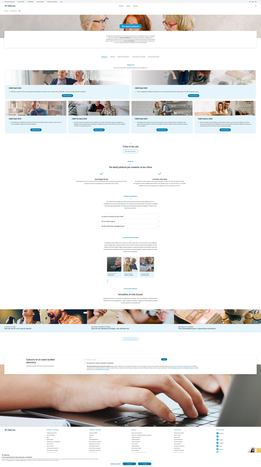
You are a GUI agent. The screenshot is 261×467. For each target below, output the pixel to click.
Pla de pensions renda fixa (53, 448)
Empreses (135, 6)
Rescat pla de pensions (137, 433)
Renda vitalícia (50, 439)
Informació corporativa (9, 1)
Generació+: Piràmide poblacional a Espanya (141, 435)
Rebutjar (129, 463)
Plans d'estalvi (50, 443)
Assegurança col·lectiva (94, 446)
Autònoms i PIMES (93, 433)
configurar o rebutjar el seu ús (21, 460)
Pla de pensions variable (52, 450)
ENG (256, 1)
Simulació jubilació (136, 439)
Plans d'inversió (50, 446)
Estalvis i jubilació (135, 450)
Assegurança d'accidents (94, 450)
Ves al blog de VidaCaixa (130, 339)
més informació (10, 460)
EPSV (48, 437)
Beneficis (112, 56)
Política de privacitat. (103, 369)
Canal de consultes (178, 441)
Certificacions (177, 448)
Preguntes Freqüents (123, 56)
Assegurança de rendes (94, 443)
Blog (62, 1)
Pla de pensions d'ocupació (95, 441)
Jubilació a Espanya (136, 437)
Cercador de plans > (130, 151)
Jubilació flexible (135, 446)
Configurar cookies (115, 463)
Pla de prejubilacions (93, 439)
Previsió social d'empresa (94, 448)
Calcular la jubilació (136, 441)
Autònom (128, 6)
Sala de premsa (40, 1)
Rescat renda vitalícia (136, 448)
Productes (104, 56)
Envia (164, 359)
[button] (130, 216)
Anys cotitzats (135, 443)
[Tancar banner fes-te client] (259, 449)
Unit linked (91, 435)
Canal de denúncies (178, 439)
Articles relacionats (153, 56)
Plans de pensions (13, 10)
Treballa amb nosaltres (52, 1)
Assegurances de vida (52, 433)
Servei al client (21, 1)
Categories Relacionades (138, 56)
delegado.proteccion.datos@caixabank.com (183, 368)
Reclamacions (177, 437)
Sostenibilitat (30, 1)
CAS (250, 1)
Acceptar (144, 463)
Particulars (121, 6)
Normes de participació (179, 446)
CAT (253, 1)
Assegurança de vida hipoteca (53, 441)
